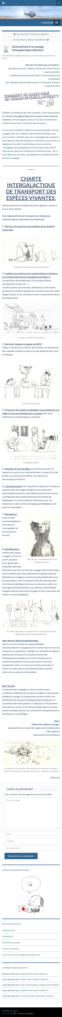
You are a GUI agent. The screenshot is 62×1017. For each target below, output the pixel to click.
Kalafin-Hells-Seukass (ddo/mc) (34, 979)
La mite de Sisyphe (10, 948)
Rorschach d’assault (11, 942)
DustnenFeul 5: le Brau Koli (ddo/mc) (29, 39)
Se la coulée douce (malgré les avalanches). (21, 954)
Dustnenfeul (47, 22)
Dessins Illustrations (36, 56)
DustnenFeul (50, 56)
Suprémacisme (8, 930)
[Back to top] (55, 1010)
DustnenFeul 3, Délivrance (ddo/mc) (32, 34)
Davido (25, 56)
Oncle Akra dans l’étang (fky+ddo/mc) (37, 996)
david (7, 56)
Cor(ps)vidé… (8, 936)
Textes (4, 58)
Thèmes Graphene (26, 1013)
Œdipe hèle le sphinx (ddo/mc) (34, 973)
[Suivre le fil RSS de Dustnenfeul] (3, 2)
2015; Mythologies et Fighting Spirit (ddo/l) (39, 985)
